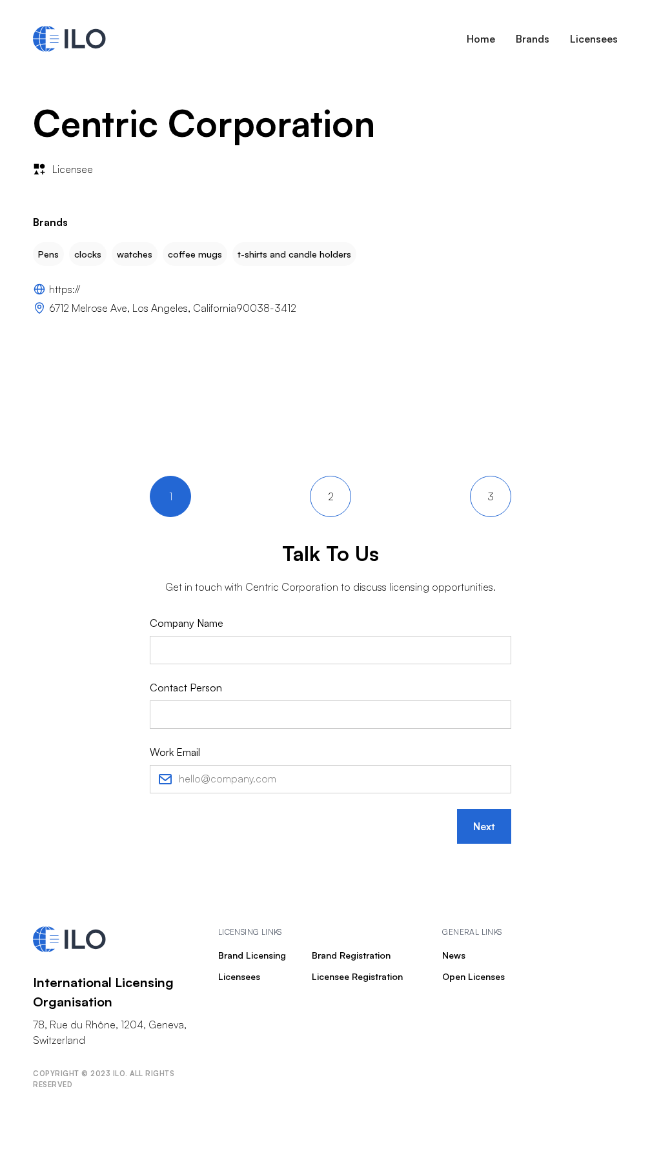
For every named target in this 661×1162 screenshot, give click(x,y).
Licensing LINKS (250, 932)
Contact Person (186, 687)
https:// (64, 289)
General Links (472, 932)
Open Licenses (473, 976)
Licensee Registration (357, 976)
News (453, 955)
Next (484, 826)
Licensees (594, 38)
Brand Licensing (252, 955)
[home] (69, 39)
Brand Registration (351, 955)
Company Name (186, 623)
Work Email (175, 752)
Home (481, 38)
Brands (532, 38)
